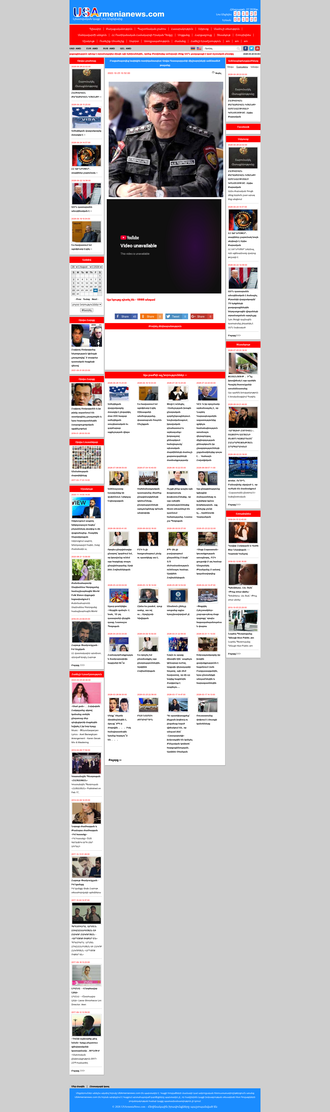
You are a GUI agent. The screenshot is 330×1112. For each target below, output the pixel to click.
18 (82, 286)
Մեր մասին (78, 1086)
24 (78, 290)
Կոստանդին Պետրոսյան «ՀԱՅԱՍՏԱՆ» (85, 778)
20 (91, 286)
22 (100, 286)
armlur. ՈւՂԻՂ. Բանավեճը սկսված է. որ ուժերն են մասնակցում (242, 484)
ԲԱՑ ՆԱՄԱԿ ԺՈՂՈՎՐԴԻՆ (145, 717)
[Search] (238, 49)
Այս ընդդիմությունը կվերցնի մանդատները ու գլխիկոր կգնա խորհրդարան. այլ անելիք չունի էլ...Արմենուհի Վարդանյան (208, 502)
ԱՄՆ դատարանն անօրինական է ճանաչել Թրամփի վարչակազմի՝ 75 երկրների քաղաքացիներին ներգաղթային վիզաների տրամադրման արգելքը (243, 303)
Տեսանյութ (224, 35)
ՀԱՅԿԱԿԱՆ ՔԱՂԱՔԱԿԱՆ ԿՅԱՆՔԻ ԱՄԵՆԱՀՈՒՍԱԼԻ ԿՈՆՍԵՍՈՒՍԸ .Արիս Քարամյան (242, 108)
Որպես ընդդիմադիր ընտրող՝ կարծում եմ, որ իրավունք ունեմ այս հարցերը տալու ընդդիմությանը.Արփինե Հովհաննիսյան (120, 559)
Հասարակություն (182, 29)
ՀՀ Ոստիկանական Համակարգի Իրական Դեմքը (142, 35)
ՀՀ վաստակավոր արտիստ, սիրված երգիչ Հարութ (86, 655)
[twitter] (251, 48)
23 (73, 290)
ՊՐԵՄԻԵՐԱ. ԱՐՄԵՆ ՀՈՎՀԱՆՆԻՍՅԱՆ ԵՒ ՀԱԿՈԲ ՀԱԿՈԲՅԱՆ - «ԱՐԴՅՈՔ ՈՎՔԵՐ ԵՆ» (84, 932)
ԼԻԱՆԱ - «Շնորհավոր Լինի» (84, 990)
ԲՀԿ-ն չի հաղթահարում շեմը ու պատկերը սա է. (149, 553)
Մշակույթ (88, 41)
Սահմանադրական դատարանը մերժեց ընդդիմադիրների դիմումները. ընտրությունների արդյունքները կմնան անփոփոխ (150, 500)
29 (100, 290)
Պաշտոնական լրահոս (152, 29)
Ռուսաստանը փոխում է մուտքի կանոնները (207, 719)
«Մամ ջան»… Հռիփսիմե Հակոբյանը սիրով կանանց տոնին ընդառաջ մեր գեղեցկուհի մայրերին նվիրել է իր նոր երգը (85, 716)
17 (78, 286)
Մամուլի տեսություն (226, 29)
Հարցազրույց (203, 35)
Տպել (218, 73)
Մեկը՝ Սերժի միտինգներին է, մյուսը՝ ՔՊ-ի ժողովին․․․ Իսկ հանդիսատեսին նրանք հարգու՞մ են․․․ (119, 727)
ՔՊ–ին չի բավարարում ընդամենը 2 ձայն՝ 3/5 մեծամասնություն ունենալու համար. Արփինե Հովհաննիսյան (178, 563)
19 (87, 286)
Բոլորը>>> (234, 335)
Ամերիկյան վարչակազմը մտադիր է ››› (86, 132)
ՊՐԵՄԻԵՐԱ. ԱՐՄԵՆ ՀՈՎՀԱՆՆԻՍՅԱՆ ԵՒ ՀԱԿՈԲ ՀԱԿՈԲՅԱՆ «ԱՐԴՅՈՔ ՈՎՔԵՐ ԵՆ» (86, 948)
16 (73, 286)
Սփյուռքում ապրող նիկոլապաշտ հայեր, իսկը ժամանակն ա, (85, 544)
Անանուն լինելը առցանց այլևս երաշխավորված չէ (178, 610)
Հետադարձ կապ (99, 1086)
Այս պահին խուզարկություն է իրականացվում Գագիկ (243, 394)
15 (100, 283)
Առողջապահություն (156, 41)
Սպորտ (134, 41)
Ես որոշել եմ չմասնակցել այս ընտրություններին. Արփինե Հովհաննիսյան (149, 662)
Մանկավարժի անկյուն (92, 35)
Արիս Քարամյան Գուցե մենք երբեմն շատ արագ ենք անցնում (241, 195)
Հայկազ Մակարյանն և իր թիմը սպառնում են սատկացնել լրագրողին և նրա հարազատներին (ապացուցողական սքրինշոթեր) (86, 418)
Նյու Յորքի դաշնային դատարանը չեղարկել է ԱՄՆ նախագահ (240, 323)
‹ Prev (78, 299)
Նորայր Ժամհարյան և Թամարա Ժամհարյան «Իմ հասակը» (84, 830)
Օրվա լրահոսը (86, 60)
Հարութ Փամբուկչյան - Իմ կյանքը (85, 882)
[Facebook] (245, 48)
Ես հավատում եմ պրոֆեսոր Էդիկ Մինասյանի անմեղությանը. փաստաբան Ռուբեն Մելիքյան (149, 414)
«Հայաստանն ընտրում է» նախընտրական (242, 494)
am (228, 41)
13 (91, 283)
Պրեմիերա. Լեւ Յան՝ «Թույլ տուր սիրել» (240, 589)
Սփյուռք (203, 29)
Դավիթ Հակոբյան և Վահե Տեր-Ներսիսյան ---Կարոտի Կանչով (243, 549)
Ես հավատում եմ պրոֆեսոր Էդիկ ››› (81, 247)
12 (87, 283)
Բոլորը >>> (78, 665)
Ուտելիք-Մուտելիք (112, 41)
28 (95, 290)
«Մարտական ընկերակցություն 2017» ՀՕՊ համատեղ (84, 1058)
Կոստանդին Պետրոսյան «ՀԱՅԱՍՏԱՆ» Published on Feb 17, (86, 788)
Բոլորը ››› (115, 760)
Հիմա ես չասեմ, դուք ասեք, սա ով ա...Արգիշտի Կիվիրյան (149, 612)
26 (86, 290)
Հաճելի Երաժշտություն (206, 41)
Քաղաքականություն (119, 29)
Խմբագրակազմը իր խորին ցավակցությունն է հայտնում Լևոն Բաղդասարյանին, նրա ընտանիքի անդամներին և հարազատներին (208, 668)
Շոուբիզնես (243, 35)
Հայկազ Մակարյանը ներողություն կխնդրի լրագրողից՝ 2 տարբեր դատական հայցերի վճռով (84, 357)
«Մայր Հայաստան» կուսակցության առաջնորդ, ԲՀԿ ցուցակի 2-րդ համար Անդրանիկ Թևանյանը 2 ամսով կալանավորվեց (209, 561)
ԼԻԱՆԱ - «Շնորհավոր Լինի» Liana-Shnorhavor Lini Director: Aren (86, 1000)
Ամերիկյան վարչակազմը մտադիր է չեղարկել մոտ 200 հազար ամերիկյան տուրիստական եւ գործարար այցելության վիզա (119, 418)
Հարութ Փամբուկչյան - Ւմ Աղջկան (85, 647)
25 (82, 290)
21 (95, 286)
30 (73, 294)
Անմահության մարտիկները (79, 473)
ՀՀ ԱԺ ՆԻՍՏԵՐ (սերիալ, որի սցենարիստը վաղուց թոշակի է (242, 253)
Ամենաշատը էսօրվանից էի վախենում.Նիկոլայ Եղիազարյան (119, 494)
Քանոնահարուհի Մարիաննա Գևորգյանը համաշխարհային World (84, 607)
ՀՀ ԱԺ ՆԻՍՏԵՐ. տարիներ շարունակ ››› (84, 170)
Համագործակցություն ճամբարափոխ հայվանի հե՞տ (244, 53)
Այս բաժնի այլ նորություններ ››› (165, 375)
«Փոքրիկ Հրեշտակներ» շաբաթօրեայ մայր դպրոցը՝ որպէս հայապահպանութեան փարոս (209, 616)
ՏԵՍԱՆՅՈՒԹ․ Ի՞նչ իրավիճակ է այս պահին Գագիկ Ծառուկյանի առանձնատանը (242, 382)
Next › (95, 299)
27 (91, 290)
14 (95, 283)
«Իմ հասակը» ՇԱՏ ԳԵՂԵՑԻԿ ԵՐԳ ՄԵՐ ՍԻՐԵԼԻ (82, 842)
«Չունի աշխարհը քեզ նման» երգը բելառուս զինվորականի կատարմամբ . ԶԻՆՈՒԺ (85, 1044)
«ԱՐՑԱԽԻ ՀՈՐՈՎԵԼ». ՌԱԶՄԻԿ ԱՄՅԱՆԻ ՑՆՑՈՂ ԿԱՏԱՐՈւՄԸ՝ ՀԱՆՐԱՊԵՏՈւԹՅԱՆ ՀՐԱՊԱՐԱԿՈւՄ (241, 438)
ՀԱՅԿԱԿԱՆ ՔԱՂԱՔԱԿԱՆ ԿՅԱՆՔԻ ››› (86, 94)
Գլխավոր (95, 29)
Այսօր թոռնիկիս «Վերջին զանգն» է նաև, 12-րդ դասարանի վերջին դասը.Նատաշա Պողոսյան (119, 616)
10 (78, 283)
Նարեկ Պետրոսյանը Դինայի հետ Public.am (241, 635)
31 (78, 294)
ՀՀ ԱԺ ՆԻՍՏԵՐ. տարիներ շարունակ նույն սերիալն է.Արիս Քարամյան (243, 239)
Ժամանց (180, 41)
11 (82, 283)
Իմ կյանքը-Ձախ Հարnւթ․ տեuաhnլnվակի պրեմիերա (86, 890)
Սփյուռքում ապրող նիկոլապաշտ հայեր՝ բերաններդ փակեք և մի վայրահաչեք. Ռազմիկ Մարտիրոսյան (85, 528)
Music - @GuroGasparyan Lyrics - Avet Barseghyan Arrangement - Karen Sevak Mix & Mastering (85, 736)
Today (86, 299)
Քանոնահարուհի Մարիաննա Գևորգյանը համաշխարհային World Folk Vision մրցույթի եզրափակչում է (85, 591)
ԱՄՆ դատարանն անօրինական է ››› (81, 209)
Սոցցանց (184, 35)
